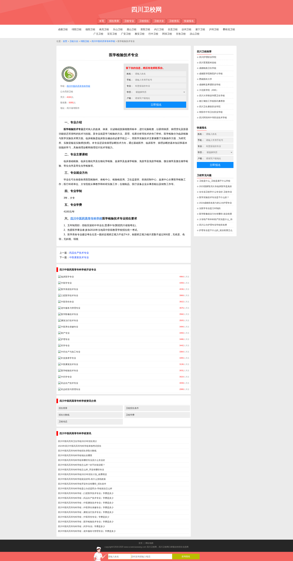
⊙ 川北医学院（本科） (207, 90)
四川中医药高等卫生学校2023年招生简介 (77, 441)
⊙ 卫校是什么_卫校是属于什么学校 (213, 181)
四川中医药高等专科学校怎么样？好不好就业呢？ (81, 465)
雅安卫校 (140, 34)
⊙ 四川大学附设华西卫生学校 (211, 95)
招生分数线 (64, 415)
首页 (101, 21)
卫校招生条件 (132, 408)
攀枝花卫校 (229, 29)
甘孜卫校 (181, 34)
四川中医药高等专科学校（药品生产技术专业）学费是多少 (86, 498)
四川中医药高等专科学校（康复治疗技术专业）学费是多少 (86, 512)
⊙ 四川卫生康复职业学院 (209, 106)
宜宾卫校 (112, 34)
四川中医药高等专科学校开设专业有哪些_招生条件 (82, 484)
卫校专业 (129, 21)
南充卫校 (104, 29)
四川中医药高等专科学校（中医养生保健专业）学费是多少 (86, 507)
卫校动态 (63, 421)
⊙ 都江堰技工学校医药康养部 (211, 101)
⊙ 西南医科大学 (204, 79)
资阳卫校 (145, 29)
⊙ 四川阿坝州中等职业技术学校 (212, 117)
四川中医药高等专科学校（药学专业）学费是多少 (81, 526)
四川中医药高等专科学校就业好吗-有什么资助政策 (82, 479)
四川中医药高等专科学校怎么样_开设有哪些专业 (81, 469)
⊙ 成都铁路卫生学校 (206, 68)
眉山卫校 (131, 29)
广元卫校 (98, 34)
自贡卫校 (173, 29)
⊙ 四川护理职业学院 (206, 57)
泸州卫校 (214, 29)
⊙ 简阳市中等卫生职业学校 (210, 112)
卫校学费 (130, 415)
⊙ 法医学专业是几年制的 (209, 208)
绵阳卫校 (76, 29)
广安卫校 (126, 34)
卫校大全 (159, 21)
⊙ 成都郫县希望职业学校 (209, 84)
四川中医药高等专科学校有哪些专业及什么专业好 (81, 460)
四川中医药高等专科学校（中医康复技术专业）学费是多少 (86, 502)
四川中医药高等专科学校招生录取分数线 (77, 450)
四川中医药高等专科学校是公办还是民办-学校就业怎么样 (85, 488)
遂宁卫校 (200, 29)
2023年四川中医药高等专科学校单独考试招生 (79, 446)
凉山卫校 (194, 34)
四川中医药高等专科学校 (103, 41)
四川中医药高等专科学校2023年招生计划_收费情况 (82, 474)
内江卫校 (159, 29)
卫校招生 (144, 21)
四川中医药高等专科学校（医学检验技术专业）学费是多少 (86, 521)
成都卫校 (63, 29)
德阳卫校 (90, 29)
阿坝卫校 (167, 34)
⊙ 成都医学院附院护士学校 (210, 73)
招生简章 (114, 21)
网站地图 (149, 543)
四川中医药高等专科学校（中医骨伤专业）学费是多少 (83, 517)
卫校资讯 (174, 21)
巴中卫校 (153, 34)
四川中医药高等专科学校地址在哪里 (75, 455)
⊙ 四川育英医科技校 (206, 62)
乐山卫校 (118, 29)
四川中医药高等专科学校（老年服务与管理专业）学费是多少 (87, 531)
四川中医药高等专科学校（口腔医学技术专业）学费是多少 (86, 493)
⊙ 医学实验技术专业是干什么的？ (213, 197)
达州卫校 (186, 29)
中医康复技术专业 (79, 257)
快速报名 (189, 21)
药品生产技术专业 (79, 253)
